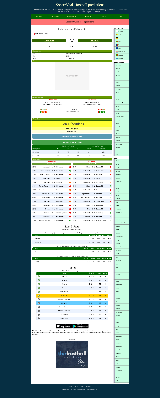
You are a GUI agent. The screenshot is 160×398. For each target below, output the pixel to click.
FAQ (70, 386)
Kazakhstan (119, 284)
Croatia (117, 82)
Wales (117, 381)
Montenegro (119, 312)
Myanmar (118, 319)
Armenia (118, 171)
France (120, 44)
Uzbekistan (119, 370)
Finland (117, 92)
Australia (118, 68)
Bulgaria (118, 78)
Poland (117, 123)
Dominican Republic (121, 222)
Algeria (117, 164)
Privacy (82, 386)
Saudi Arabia (119, 336)
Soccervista (65, 389)
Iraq (117, 267)
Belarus (118, 185)
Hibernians (49, 40)
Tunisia (117, 360)
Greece (118, 96)
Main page (39, 16)
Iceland (117, 253)
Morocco (118, 315)
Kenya (117, 288)
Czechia (118, 85)
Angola (117, 167)
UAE (117, 363)
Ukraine (118, 151)
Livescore (88, 16)
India (117, 257)
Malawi (117, 301)
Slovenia (118, 137)
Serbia (117, 339)
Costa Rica (118, 212)
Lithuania (118, 298)
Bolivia (117, 188)
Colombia (118, 209)
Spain (119, 34)
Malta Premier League (41, 33)
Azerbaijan (118, 174)
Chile (117, 202)
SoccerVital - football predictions (80, 5)
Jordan (117, 281)
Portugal (120, 55)
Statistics (104, 16)
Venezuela (118, 374)
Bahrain (118, 178)
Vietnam (118, 377)
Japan (117, 277)
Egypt (117, 229)
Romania (118, 127)
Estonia (118, 233)
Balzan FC (94, 40)
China (117, 205)
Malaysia (118, 305)
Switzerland (119, 144)
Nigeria (117, 322)
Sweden (118, 140)
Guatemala (118, 246)
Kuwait (117, 291)
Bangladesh (119, 181)
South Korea (119, 350)
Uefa (119, 48)
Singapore (118, 343)
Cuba (117, 216)
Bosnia (117, 191)
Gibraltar (118, 243)
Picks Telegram (71, 16)
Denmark (118, 89)
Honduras (118, 250)
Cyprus (118, 219)
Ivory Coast (119, 271)
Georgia (118, 240)
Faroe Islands (119, 236)
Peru (117, 329)
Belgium (118, 75)
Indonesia (118, 260)
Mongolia (118, 308)
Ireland (117, 106)
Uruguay (118, 367)
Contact (88, 386)
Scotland (120, 58)
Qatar (117, 332)
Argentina (118, 65)
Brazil (117, 195)
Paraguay (118, 326)
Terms (75, 386)
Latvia (117, 295)
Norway (118, 120)
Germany (120, 38)
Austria (117, 72)
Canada (118, 198)
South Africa (119, 346)
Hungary (118, 99)
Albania (117, 161)
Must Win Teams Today (78, 389)
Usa (117, 154)
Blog (121, 16)
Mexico (117, 113)
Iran (117, 264)
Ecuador (118, 226)
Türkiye (118, 147)
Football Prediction (92, 389)
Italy (119, 41)
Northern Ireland (120, 116)
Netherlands (121, 51)
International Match (121, 103)
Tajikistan (118, 353)
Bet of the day (55, 16)
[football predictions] (72, 368)
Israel (117, 109)
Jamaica (118, 274)
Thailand (118, 356)
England (120, 31)
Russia (117, 130)
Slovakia (118, 133)
